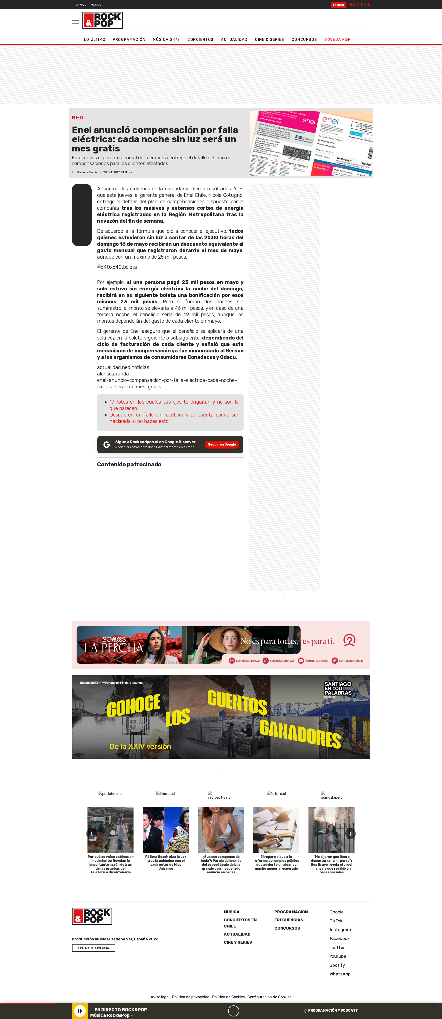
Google (336, 912)
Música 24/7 (166, 39)
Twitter (337, 947)
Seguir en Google (222, 444)
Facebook (339, 938)
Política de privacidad (190, 997)
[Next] (255, 1010)
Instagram (340, 929)
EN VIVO (81, 4)
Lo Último (94, 39)
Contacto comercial (93, 948)
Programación (129, 39)
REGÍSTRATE (359, 4)
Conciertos (200, 39)
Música (232, 912)
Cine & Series (269, 39)
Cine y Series (238, 942)
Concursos (304, 39)
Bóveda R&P (337, 39)
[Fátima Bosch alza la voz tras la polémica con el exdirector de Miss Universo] (166, 830)
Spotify (337, 965)
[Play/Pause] (233, 1010)
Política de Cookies (228, 997)
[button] (27, 1003)
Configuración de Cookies (269, 997)
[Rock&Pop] (102, 20)
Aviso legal (160, 997)
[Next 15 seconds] (244, 1010)
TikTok (336, 921)
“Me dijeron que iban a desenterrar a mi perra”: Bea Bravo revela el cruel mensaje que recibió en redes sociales (331, 864)
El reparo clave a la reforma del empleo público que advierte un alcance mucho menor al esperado (276, 862)
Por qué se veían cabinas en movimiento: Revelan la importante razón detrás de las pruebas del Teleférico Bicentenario (111, 864)
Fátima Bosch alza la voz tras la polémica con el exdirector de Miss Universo (165, 862)
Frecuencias (288, 920)
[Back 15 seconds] (222, 1010)
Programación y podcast (333, 1010)
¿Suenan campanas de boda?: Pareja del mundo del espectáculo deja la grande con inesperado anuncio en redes (221, 864)
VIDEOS (96, 4)
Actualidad (234, 39)
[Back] (211, 1010)
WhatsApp (340, 974)
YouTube (337, 956)
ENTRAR (338, 4)
